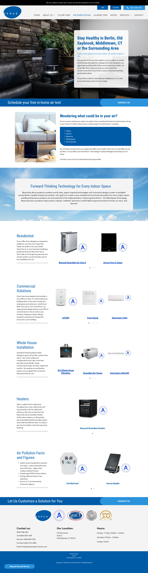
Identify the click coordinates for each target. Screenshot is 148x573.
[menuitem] (37, 15)
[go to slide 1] (92, 433)
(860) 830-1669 (26, 535)
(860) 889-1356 (30, 539)
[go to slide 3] (95, 267)
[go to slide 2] (92, 267)
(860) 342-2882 (30, 543)
